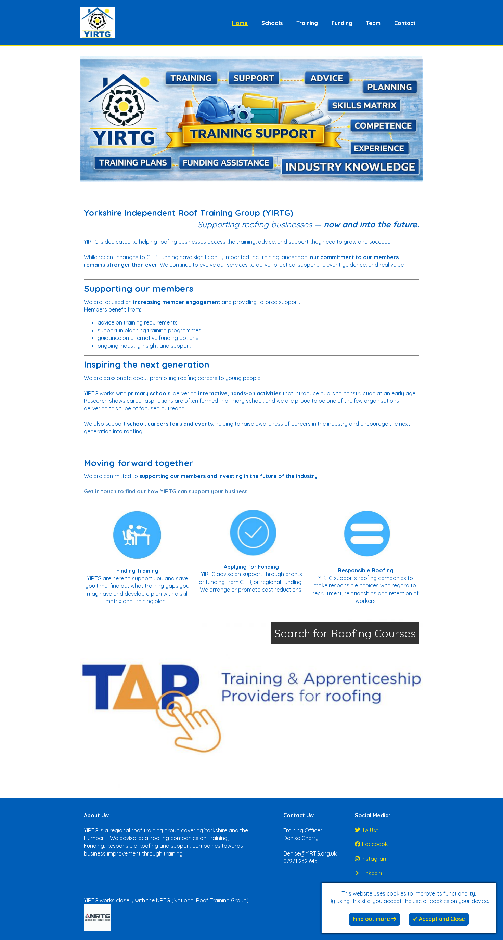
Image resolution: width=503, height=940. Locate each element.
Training (307, 22)
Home (240, 22)
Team (373, 22)
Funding (342, 22)
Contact (405, 22)
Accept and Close (441, 918)
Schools (272, 22)
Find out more (372, 918)
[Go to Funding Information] (252, 533)
